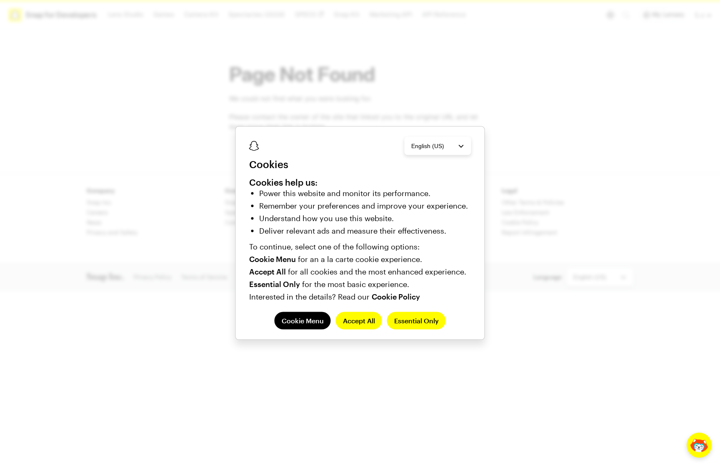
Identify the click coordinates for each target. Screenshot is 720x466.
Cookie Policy (396, 296)
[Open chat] (699, 445)
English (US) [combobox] (427, 145)
